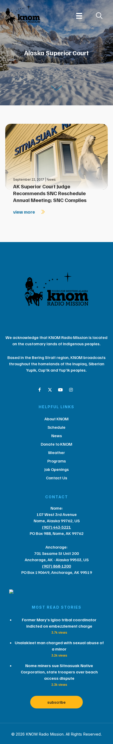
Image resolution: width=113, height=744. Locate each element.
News (51, 179)
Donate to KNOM (56, 444)
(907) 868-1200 (56, 566)
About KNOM (56, 418)
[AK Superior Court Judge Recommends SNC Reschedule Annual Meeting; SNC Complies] (56, 156)
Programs (56, 461)
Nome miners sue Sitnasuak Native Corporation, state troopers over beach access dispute (59, 672)
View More (24, 212)
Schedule (56, 427)
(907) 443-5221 (56, 527)
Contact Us (56, 477)
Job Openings (56, 469)
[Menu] (79, 15)
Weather (56, 452)
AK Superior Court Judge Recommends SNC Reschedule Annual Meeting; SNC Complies (49, 193)
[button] (39, 390)
